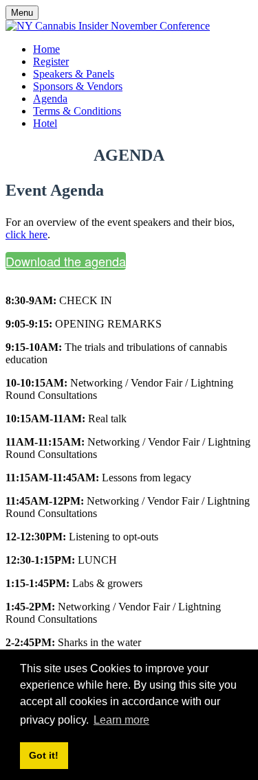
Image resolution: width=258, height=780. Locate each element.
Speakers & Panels (73, 74)
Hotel (45, 123)
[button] (66, 261)
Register (51, 61)
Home (46, 49)
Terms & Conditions (77, 111)
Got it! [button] (43, 755)
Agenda (50, 98)
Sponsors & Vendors (77, 86)
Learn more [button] (121, 720)
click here (26, 234)
